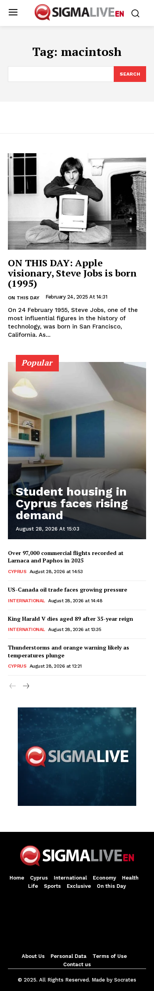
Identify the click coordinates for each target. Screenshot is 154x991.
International (26, 600)
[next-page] (25, 686)
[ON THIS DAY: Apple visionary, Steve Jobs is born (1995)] (77, 201)
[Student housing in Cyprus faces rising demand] (77, 450)
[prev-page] (13, 686)
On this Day (23, 298)
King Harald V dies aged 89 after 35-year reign (70, 618)
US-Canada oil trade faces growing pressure (67, 589)
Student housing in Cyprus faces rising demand (72, 503)
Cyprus (17, 571)
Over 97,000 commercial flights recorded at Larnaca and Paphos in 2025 (66, 556)
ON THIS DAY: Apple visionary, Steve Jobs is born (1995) (72, 273)
